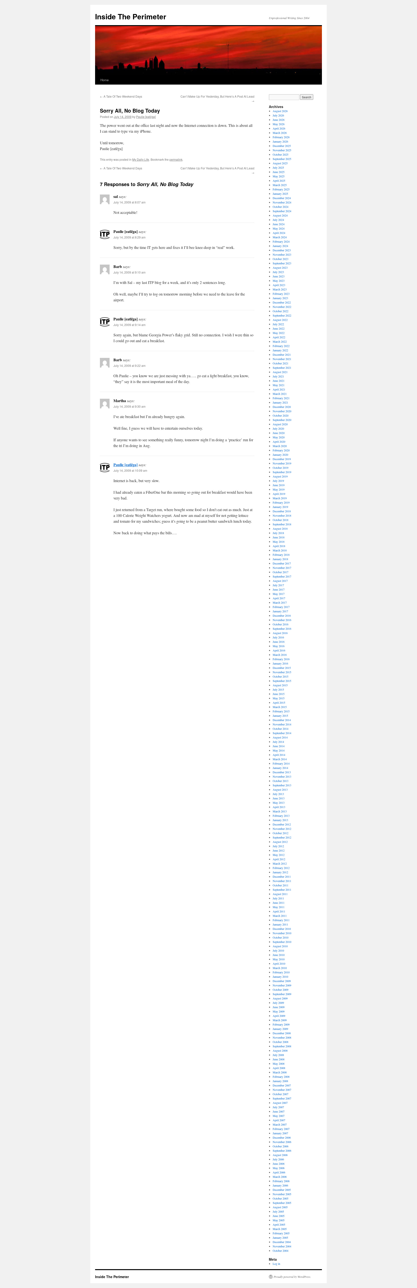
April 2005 (279, 1224)
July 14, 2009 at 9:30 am (129, 406)
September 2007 (282, 1098)
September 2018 (282, 524)
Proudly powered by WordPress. (292, 1277)
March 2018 (280, 550)
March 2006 (280, 1177)
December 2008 (282, 1033)
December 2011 (282, 876)
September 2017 (282, 576)
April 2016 (279, 650)
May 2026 (279, 124)
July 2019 (278, 481)
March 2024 (280, 237)
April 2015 (279, 702)
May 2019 (279, 489)
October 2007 (280, 1094)
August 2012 (280, 842)
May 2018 (279, 541)
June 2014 (279, 746)
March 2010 (280, 968)
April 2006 (279, 1172)
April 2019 (279, 494)
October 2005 (280, 1198)
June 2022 (279, 328)
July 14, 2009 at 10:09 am (130, 470)
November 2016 (282, 620)
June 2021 (279, 381)
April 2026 (279, 128)
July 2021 (278, 376)
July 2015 (278, 689)
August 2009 (280, 998)
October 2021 (280, 363)
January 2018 (280, 559)
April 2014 (279, 755)
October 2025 (280, 154)
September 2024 (282, 211)
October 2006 (280, 1146)
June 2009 (279, 1007)
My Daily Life (140, 159)
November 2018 (282, 515)
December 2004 (282, 1242)
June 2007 (279, 1111)
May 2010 (279, 959)
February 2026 (281, 137)
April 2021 (279, 389)
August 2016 (280, 633)
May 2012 (279, 855)
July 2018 (278, 533)
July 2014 (278, 742)
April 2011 (279, 911)
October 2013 (280, 781)
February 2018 (281, 555)
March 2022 (280, 341)
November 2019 (282, 463)
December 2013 (282, 772)
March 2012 (280, 863)
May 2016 (279, 646)
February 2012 (281, 868)
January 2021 (280, 402)
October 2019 (280, 468)
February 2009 (281, 1024)
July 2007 (278, 1107)
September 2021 (282, 367)
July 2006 (278, 1159)
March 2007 (280, 1124)
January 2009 (280, 1029)
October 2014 (280, 729)
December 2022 (282, 302)
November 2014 (282, 724)
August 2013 (280, 789)
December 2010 (282, 929)
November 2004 (282, 1246)
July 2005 (278, 1211)
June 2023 (279, 276)
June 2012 (279, 850)
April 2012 (279, 859)
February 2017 (281, 607)
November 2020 (282, 411)
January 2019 (280, 507)
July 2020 (278, 428)
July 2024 (278, 220)
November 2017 (282, 568)
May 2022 (279, 333)
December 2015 (282, 668)
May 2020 (279, 437)
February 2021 (281, 398)
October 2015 (280, 676)
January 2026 (280, 141)
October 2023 (280, 259)
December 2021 (282, 354)
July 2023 (278, 272)
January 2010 (280, 976)
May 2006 (279, 1168)
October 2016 (280, 624)
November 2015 (282, 672)
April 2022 (279, 337)
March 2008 (280, 1072)
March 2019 (280, 498)
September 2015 (282, 681)
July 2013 (278, 794)
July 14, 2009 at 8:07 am (129, 202)
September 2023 (282, 263)
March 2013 (280, 811)
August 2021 (280, 372)
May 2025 (279, 176)
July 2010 (278, 950)
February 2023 (281, 294)
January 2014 (280, 768)
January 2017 (280, 611)
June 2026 (279, 120)
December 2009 (282, 981)
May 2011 (279, 907)
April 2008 (279, 1068)
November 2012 (282, 829)
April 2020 (279, 441)
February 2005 (281, 1233)
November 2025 (282, 150)
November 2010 (282, 933)
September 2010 (282, 942)
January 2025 (280, 193)
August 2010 (280, 946)
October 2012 (280, 833)
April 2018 (279, 546)
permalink (175, 159)
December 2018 (282, 511)
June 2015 (279, 694)
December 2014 (282, 720)
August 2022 (280, 320)
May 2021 (279, 385)
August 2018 (280, 528)
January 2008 (280, 1081)
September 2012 (282, 837)
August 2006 (280, 1155)
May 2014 (279, 750)
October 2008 (280, 1042)
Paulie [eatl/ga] (146, 117)
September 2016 (282, 628)
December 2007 (282, 1085)
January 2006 (280, 1185)
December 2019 (282, 459)
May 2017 (279, 594)
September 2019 (282, 472)
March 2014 (280, 759)
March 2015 (280, 707)
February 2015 (281, 711)
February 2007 (281, 1129)
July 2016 (278, 637)
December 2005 (282, 1190)
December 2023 (282, 250)
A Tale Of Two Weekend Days (121, 96)
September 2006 (282, 1150)
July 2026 (278, 115)
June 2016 (279, 642)
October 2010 (280, 937)
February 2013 (281, 816)
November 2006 (282, 1142)
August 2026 (280, 111)
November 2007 (282, 1090)
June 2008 (279, 1059)
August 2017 (280, 581)
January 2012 (280, 872)
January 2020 (280, 454)
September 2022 (282, 315)
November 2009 (282, 985)
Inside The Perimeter (130, 16)
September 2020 (282, 420)
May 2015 (279, 698)
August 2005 (280, 1207)
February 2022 (281, 346)
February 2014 (281, 763)
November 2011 (282, 881)
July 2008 (278, 1055)
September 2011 (282, 889)
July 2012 (278, 846)
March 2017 (280, 602)
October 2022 (280, 311)
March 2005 (280, 1229)
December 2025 (282, 146)
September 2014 (282, 733)
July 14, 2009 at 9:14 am (129, 325)
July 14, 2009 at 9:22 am (129, 365)
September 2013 (282, 785)
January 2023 (280, 298)
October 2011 (280, 885)
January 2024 (280, 246)
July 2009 (278, 1003)
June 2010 (279, 955)
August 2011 (280, 894)
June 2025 (279, 172)
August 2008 (280, 1050)
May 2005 (279, 1220)
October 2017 (280, 572)
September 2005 (282, 1203)
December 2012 (282, 824)
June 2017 (279, 589)
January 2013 (280, 820)
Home (104, 80)
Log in (276, 1264)
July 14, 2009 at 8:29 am (129, 237)
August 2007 (280, 1103)
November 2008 (282, 1037)
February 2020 (281, 450)
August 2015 (280, 685)
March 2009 (280, 1020)
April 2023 (279, 285)
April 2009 (279, 1016)
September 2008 (282, 1046)
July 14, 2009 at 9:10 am (129, 272)
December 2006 (282, 1137)
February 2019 (281, 502)
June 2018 (279, 537)
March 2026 (280, 133)
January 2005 (280, 1237)
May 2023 (279, 280)
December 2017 (282, 563)
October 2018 (280, 520)
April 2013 (279, 807)
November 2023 (282, 254)
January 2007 (280, 1133)
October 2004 (280, 1250)
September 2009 (282, 994)
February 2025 (281, 189)
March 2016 (280, 655)
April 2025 (279, 180)
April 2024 (279, 233)
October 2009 (280, 989)
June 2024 (279, 224)
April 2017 (279, 598)
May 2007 (279, 1116)
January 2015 (280, 715)
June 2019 (279, 485)
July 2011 (278, 898)
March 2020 (280, 446)
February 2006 (281, 1181)
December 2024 (282, 198)
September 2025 (282, 159)
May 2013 (279, 802)
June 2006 (279, 1163)
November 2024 (282, 202)
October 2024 (280, 207)
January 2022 (280, 350)
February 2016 (281, 659)
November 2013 (282, 776)
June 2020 (279, 433)
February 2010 (281, 972)
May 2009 (279, 1011)
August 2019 (280, 476)
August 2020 (280, 424)
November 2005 (282, 1194)
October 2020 (280, 415)
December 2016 (282, 615)
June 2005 (279, 1216)
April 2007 (279, 1120)
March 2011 (280, 916)
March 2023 (280, 289)
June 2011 (279, 902)
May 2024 (279, 228)
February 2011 (281, 920)
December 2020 (282, 407)
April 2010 (279, 963)
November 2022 (282, 307)
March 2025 (280, 185)
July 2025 (278, 167)
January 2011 (280, 924)
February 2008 (281, 1076)
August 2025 (280, 163)
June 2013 (279, 798)
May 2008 (279, 1063)
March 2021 (280, 394)
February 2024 (281, 241)
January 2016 (280, 663)
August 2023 (280, 267)
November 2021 (282, 359)
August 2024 (280, 215)
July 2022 (278, 324)
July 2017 (278, 585)
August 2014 (280, 737)
